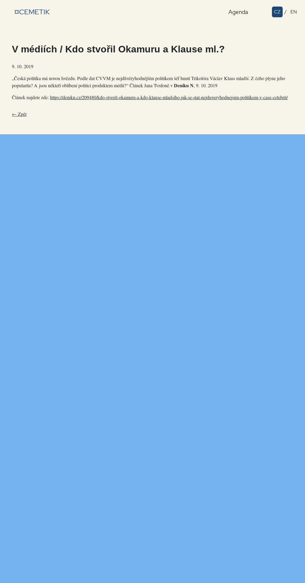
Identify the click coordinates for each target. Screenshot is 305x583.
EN (293, 12)
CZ (277, 12)
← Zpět (19, 114)
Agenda (238, 12)
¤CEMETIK (32, 11)
